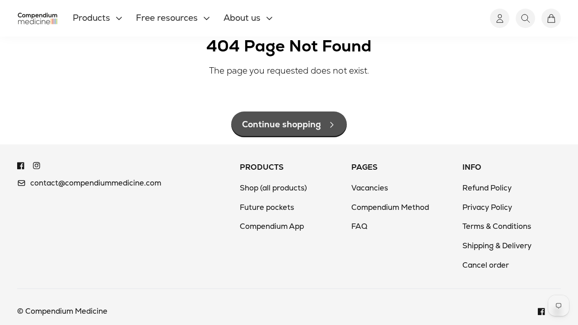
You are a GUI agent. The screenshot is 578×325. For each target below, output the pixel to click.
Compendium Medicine (66, 311)
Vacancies (369, 188)
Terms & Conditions (496, 226)
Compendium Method (390, 207)
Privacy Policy (487, 207)
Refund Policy (487, 188)
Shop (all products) (273, 188)
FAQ (359, 226)
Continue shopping (281, 124)
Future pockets (267, 207)
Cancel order (485, 265)
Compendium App (272, 226)
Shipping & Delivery (496, 246)
